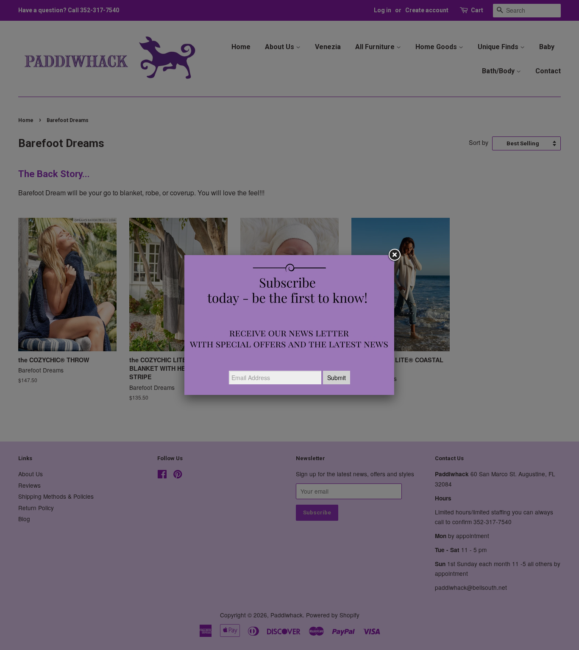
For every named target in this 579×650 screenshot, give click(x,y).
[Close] (394, 255)
